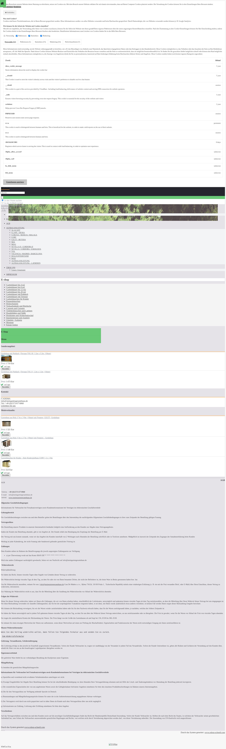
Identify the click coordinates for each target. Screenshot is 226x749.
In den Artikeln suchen (13, 203)
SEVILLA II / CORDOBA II (22, 247)
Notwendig (10, 36)
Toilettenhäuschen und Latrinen (19, 311)
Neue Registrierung (17, 205)
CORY (14, 237)
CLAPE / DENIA (18, 233)
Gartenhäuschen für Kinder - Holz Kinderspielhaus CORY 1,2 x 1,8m (27, 458)
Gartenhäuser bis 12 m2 (16, 289)
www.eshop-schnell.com (34, 727)
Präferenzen (22, 36)
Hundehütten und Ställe (16, 313)
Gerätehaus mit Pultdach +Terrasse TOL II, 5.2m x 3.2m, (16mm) (25, 372)
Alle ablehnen (8, 7)
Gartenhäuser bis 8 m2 (15, 287)
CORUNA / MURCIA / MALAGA (24, 235)
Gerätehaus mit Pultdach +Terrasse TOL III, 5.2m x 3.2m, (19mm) (26, 354)
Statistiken (34, 36)
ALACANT (16, 230)
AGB (8, 223)
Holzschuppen (12, 304)
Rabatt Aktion (12, 325)
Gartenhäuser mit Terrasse (17, 297)
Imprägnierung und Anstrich (18, 318)
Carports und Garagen (15, 308)
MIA (13, 242)
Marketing (46, 36)
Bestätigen (17, 7)
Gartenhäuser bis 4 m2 (15, 285)
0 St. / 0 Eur (6, 208)
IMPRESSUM (11, 274)
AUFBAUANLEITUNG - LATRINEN (26, 263)
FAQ (8, 219)
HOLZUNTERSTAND (20, 256)
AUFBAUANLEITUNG (15, 228)
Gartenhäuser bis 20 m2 (16, 292)
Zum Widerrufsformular (13, 636)
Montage (10, 322)
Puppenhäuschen (13, 301)
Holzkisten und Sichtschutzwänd (19, 315)
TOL (13, 251)
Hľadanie (5, 188)
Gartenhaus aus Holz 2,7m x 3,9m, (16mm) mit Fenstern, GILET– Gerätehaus (30, 418)
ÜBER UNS (10, 268)
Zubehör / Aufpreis (14, 320)
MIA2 (14, 244)
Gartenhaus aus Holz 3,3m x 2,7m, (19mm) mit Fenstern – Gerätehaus (27, 438)
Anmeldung (5, 205)
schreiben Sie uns (8, 406)
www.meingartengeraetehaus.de (20, 498)
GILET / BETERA (19, 240)
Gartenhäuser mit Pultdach (17, 294)
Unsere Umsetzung (18, 270)
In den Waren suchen (13, 200)
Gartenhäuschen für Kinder (17, 299)
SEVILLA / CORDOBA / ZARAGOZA (26, 249)
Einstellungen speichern (15, 182)
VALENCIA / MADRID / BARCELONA (27, 254)
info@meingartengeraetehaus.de (52, 584)
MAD (14, 258)
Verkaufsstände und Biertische (18, 306)
